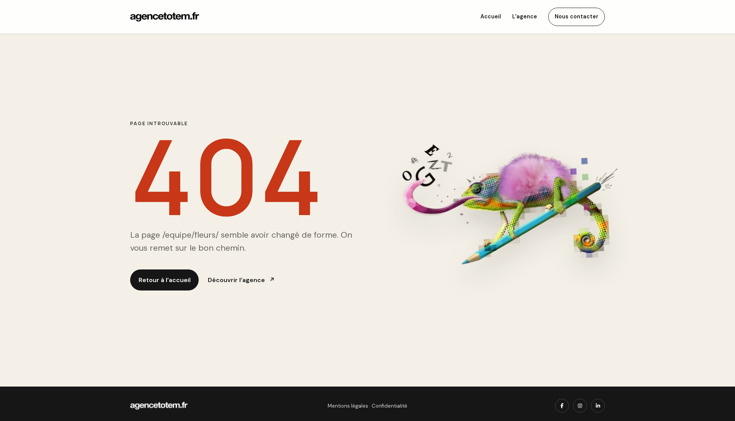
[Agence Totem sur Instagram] (580, 406)
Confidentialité (389, 406)
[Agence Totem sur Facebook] (562, 406)
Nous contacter (576, 16)
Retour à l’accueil (165, 280)
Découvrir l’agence (241, 280)
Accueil (490, 16)
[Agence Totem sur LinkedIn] (598, 406)
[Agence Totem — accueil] (164, 17)
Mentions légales (348, 406)
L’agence (524, 16)
